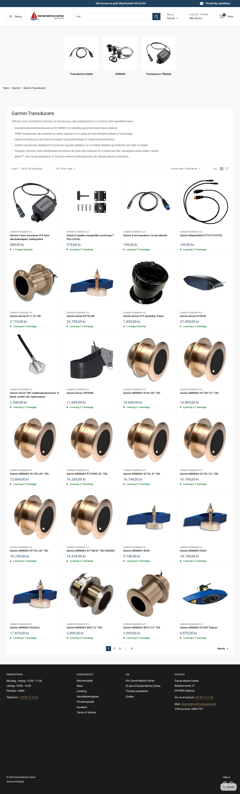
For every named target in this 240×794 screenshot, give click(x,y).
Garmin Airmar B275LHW (80, 316)
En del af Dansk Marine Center (143, 685)
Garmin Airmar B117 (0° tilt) (25, 316)
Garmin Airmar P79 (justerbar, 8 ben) (143, 316)
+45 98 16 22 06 (28, 697)
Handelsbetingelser (88, 696)
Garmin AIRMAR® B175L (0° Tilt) (141, 473)
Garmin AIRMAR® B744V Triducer (198, 627)
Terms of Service (86, 712)
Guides (130, 696)
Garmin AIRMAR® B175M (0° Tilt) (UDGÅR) (91, 550)
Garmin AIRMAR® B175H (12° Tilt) (199, 393)
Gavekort (82, 707)
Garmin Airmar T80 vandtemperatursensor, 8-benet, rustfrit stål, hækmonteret (35, 395)
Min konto (196, 18)
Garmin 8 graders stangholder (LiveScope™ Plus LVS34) (90, 237)
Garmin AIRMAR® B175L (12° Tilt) (199, 473)
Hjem (6, 88)
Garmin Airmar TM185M (80, 393)
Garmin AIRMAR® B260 (193, 550)
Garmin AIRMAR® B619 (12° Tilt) (141, 627)
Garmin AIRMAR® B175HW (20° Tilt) (87, 473)
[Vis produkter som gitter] (221, 168)
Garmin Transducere (35, 88)
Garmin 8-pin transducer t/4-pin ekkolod (145, 235)
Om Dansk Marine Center (140, 680)
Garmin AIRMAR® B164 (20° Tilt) (141, 393)
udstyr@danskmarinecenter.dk (198, 704)
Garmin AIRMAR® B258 (136, 550)
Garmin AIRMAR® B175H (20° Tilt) (29, 473)
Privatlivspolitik (85, 701)
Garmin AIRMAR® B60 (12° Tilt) (84, 627)
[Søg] (156, 16)
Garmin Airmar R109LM (193, 316)
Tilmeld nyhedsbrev (137, 691)
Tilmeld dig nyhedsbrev (218, 3)
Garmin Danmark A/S (21, 232)
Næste (221, 648)
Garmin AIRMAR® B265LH (25, 627)
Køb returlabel (85, 680)
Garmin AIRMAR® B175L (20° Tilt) (29, 550)
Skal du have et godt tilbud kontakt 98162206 (121, 3)
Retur (80, 685)
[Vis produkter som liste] (226, 168)
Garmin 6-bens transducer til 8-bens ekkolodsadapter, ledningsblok (29, 237)
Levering (82, 691)
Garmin (16, 88)
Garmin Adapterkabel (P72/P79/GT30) (201, 235)
